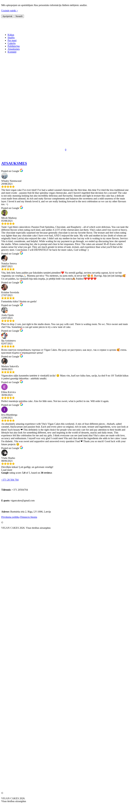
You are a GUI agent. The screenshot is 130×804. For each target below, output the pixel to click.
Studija (11, 37)
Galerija (12, 43)
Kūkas (11, 34)
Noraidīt (19, 16)
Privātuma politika (10, 517)
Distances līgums (28, 517)
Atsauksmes (14, 49)
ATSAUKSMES (14, 163)
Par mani (12, 40)
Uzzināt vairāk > (9, 10)
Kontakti (12, 51)
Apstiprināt (7, 16)
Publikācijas (14, 46)
